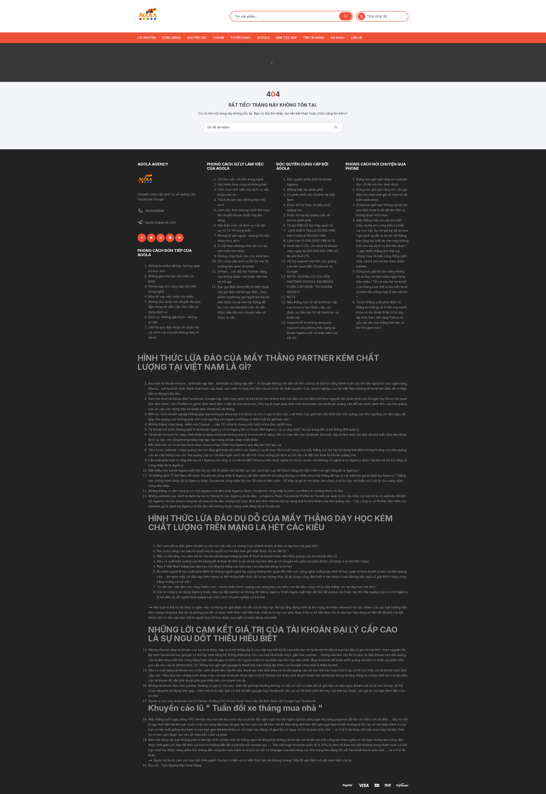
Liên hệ (356, 37)
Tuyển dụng (240, 37)
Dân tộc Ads (286, 37)
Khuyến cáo (197, 37)
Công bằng (171, 37)
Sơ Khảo (337, 37)
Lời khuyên (147, 37)
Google (263, 37)
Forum (218, 37)
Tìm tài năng (313, 37)
